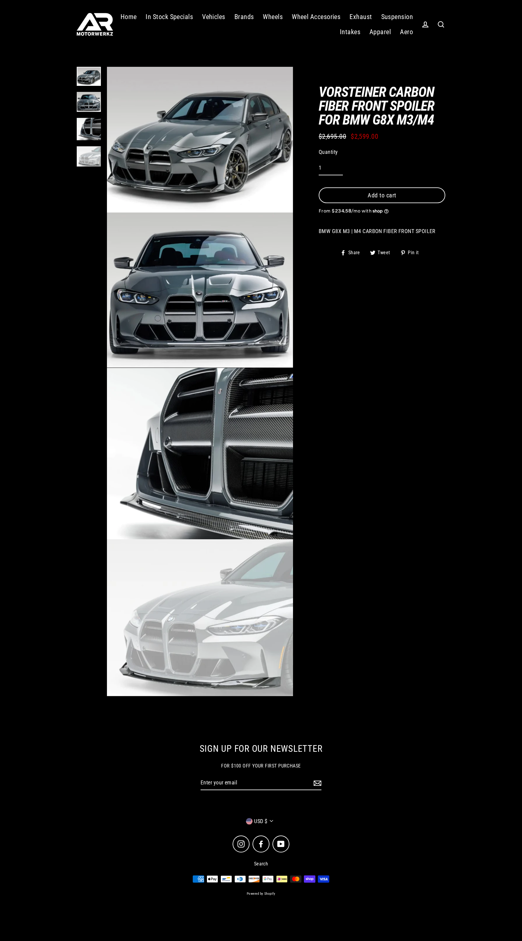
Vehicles (213, 17)
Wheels (273, 17)
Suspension (397, 17)
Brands (244, 17)
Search (261, 864)
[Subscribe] (316, 783)
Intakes (350, 32)
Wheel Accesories (316, 17)
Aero (406, 32)
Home (129, 17)
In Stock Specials (169, 17)
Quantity (328, 152)
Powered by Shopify (261, 894)
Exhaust (361, 17)
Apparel (380, 32)
